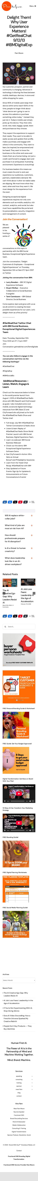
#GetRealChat (8, 366)
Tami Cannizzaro (13, 296)
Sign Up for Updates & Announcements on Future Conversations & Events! (18, 474)
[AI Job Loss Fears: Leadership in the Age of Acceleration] (28, 582)
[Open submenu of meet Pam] (32, 1089)
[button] (4, 593)
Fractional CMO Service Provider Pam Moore (19, 1165)
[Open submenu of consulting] (32, 1079)
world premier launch (16, 395)
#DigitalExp (7, 371)
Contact (19, 1151)
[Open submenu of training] (32, 1082)
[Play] (5, 801)
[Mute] (30, 801)
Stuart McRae (12, 288)
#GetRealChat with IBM (21, 465)
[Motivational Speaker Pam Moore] (12, 2)
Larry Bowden (12, 282)
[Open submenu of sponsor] (32, 1086)
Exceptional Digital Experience (23, 254)
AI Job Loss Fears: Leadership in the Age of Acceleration (27, 595)
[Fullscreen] (33, 801)
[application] (19, 793)
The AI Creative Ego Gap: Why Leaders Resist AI (10, 596)
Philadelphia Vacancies (25, 460)
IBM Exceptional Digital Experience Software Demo (18, 448)
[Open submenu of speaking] (32, 1076)
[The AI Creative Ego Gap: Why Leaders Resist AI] (10, 583)
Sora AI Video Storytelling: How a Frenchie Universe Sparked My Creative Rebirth (17, 1018)
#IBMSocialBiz (8, 375)
